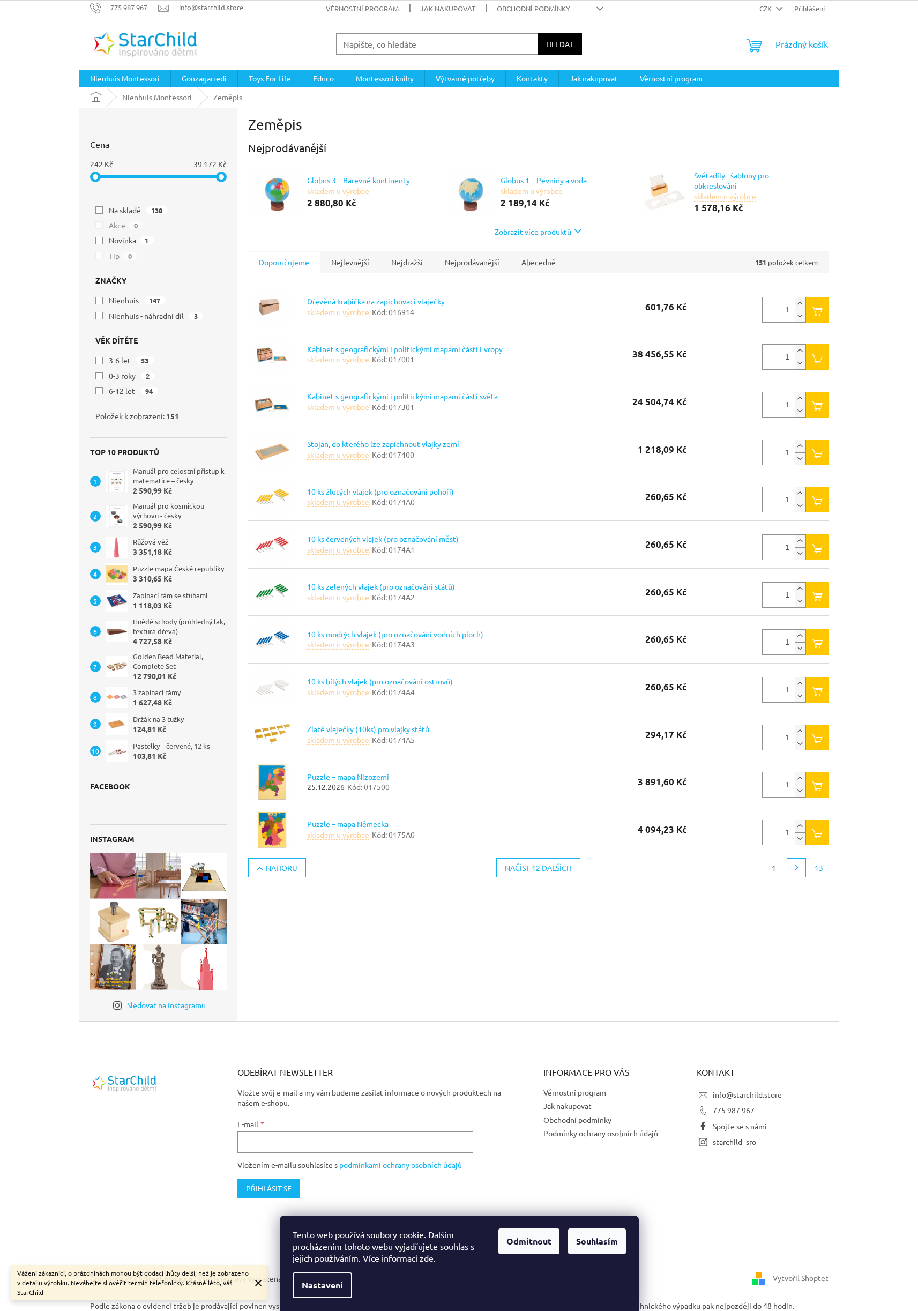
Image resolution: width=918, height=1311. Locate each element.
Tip (120, 255)
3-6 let (129, 360)
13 (819, 868)
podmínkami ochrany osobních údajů (400, 1165)
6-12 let (131, 391)
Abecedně (538, 262)
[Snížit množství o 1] (800, 316)
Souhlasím (597, 1241)
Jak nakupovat (447, 8)
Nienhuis (135, 300)
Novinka (129, 240)
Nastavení (322, 1285)
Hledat (559, 44)
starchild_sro (734, 1141)
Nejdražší (407, 262)
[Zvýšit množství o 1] (800, 303)
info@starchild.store (747, 1094)
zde (427, 1258)
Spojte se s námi (740, 1126)
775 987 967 (734, 1110)
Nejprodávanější (472, 262)
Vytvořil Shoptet (801, 1278)
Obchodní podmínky (533, 8)
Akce (123, 225)
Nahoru (281, 868)
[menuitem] (124, 78)
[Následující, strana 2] (796, 867)
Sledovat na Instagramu (166, 1005)
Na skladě (136, 210)
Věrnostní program (362, 8)
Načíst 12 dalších (538, 868)
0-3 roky (129, 376)
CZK (766, 8)
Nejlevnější (350, 262)
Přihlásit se (269, 1188)
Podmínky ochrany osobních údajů (600, 1133)
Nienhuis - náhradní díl (153, 316)
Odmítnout (528, 1241)
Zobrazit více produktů (533, 231)
